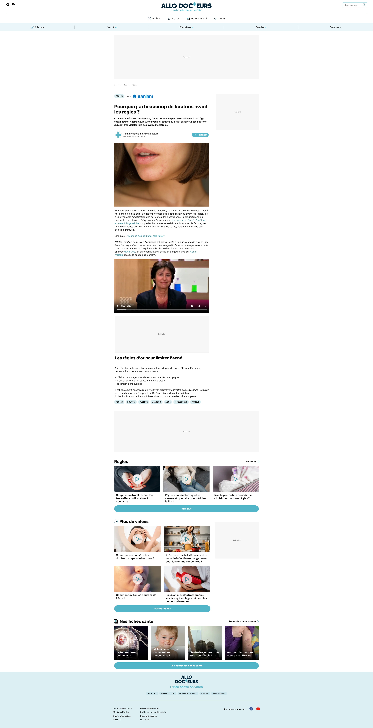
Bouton (131, 402)
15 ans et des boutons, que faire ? (145, 235)
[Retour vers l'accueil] (186, 7)
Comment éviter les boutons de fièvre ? (136, 596)
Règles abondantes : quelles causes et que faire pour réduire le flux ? (185, 498)
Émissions (336, 27)
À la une (39, 27)
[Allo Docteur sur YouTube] (258, 708)
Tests (222, 18)
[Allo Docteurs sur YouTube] (13, 4)
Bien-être (185, 27)
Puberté (144, 402)
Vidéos (156, 18)
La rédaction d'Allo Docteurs (143, 133)
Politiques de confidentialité (153, 712)
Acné (168, 402)
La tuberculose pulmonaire (126, 654)
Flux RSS (117, 719)
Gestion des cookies (149, 708)
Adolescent (181, 402)
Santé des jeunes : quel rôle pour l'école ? (204, 654)
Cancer (204, 693)
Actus (176, 18)
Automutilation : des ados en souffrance (240, 654)
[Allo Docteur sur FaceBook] (7, 4)
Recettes (152, 693)
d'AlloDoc (129, 251)
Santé (110, 27)
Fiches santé (199, 18)
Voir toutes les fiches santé (187, 665)
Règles (134, 85)
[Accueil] (186, 681)
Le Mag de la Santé (188, 693)
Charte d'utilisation (122, 716)
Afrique (195, 402)
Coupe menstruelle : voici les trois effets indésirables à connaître (134, 498)
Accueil (117, 85)
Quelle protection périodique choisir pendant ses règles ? (233, 496)
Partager (202, 134)
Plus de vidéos (134, 521)
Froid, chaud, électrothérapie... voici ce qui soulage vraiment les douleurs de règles (186, 598)
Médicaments (219, 693)
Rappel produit (168, 693)
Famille (260, 27)
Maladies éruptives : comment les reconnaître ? (166, 652)
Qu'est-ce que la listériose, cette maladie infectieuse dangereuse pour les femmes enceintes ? (186, 558)
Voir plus (186, 508)
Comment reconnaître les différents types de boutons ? (135, 556)
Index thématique (148, 716)
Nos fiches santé (136, 621)
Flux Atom (144, 719)
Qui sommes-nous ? (122, 708)
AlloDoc (156, 402)
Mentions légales (121, 712)
